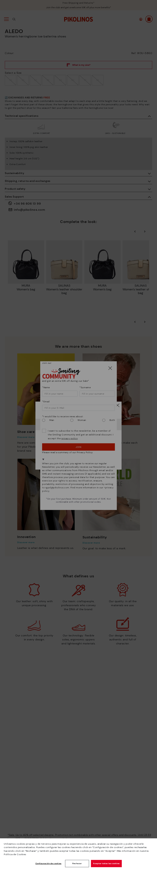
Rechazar (77, 863)
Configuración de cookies (48, 863)
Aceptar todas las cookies (106, 863)
